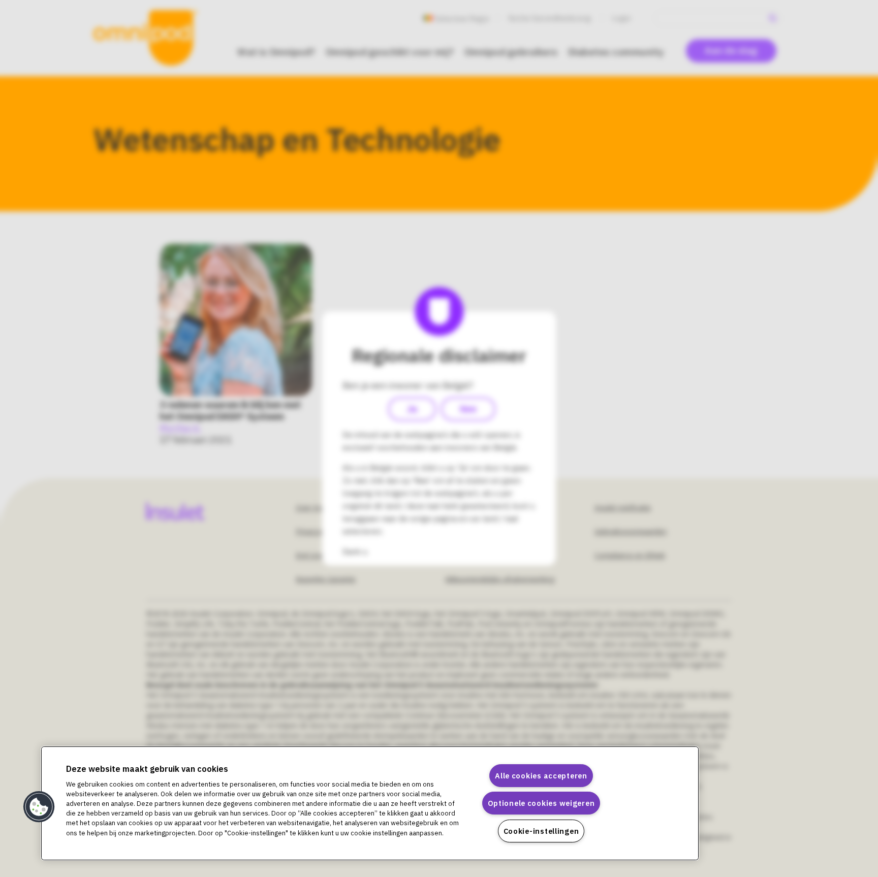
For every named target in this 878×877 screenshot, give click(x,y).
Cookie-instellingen (541, 831)
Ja (412, 409)
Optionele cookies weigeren (541, 803)
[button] (39, 807)
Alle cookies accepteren (541, 775)
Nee (468, 409)
